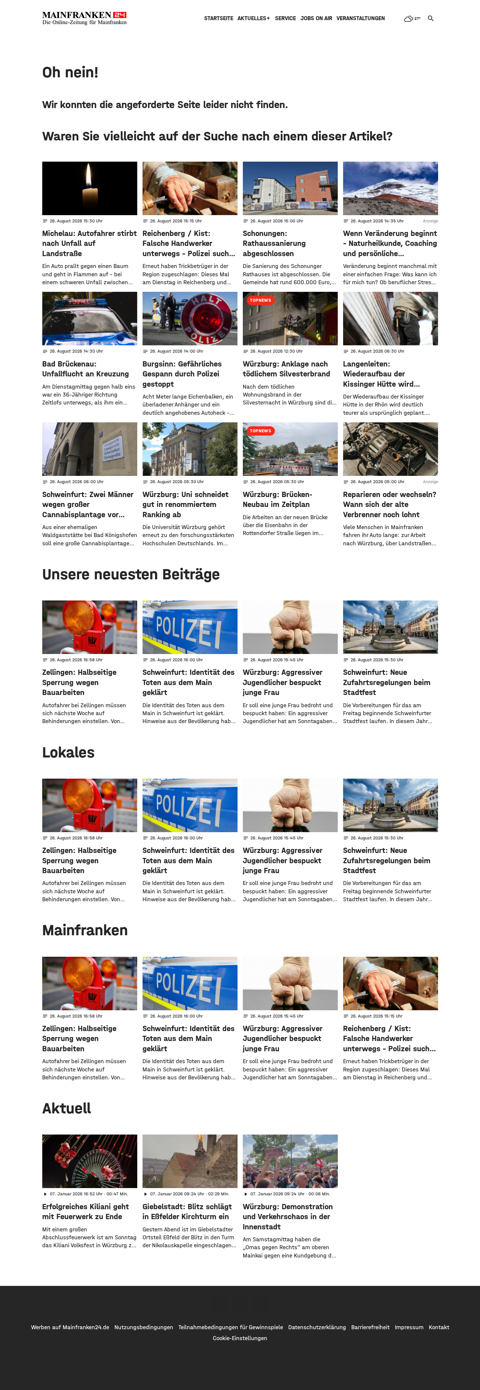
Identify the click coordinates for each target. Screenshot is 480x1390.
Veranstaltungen (360, 18)
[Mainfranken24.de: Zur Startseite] (84, 18)
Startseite (218, 18)
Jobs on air (316, 18)
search (431, 18)
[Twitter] (240, 1304)
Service (285, 18)
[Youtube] (260, 1304)
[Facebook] (219, 1304)
